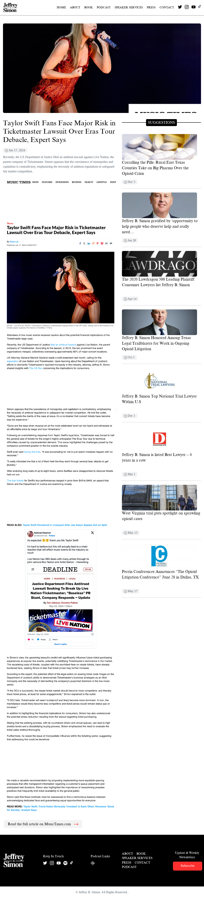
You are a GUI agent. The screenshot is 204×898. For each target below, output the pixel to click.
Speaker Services (129, 7)
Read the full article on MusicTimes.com (40, 824)
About (75, 7)
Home (61, 7)
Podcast (104, 7)
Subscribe (187, 866)
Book (88, 7)
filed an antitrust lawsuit (68, 157)
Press (151, 7)
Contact (167, 7)
